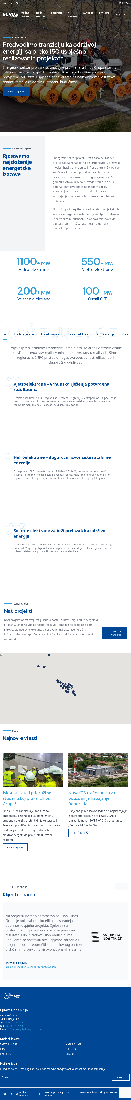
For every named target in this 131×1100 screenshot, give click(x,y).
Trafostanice (23, 334)
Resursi (104, 13)
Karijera (88, 13)
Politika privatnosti (24, 1094)
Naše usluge (41, 14)
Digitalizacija (105, 334)
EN (121, 3)
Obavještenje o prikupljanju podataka (56, 1094)
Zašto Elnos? (26, 14)
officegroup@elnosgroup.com (25, 1029)
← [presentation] (118, 886)
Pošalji (121, 1077)
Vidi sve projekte (115, 633)
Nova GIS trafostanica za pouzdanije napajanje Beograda (91, 798)
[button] (63, 687)
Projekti (56, 13)
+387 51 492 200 (14, 1025)
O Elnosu (72, 14)
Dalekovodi (50, 334)
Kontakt (121, 14)
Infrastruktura (77, 334)
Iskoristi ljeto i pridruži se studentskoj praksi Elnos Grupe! (27, 798)
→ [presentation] (124, 886)
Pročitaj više (16, 91)
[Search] (127, 3)
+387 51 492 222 (14, 1022)
